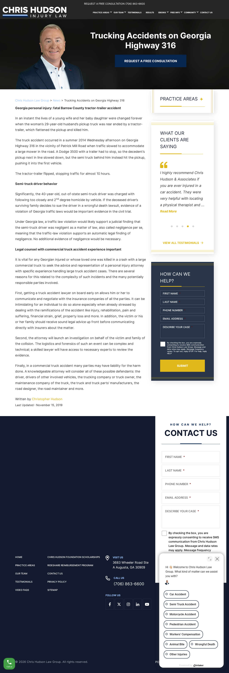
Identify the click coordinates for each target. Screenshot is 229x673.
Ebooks (162, 12)
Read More (168, 211)
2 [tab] (177, 228)
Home (18, 557)
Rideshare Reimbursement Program (70, 565)
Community (190, 12)
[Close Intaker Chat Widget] (217, 559)
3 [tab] (182, 228)
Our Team (118, 12)
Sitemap (52, 589)
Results (150, 12)
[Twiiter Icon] (119, 604)
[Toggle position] (210, 559)
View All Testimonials (181, 243)
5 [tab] (193, 228)
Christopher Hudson (47, 399)
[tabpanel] (182, 190)
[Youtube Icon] (147, 604)
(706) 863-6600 (129, 584)
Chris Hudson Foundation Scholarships (73, 557)
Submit (182, 365)
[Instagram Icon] (128, 604)
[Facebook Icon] (110, 604)
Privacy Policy (57, 581)
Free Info (175, 12)
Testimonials (135, 12)
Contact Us (206, 12)
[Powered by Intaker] (198, 665)
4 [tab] (188, 228)
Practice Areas (101, 12)
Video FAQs (22, 589)
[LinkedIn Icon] (137, 604)
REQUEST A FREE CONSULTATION (150, 61)
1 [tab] (172, 228)
